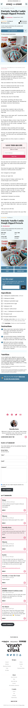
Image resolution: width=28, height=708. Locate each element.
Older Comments (8, 624)
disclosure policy (4, 68)
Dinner (21, 662)
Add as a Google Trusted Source (9, 34)
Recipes (14, 660)
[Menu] (1, 4)
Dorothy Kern (10, 17)
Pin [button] (20, 267)
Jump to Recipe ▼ (12, 30)
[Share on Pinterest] (11, 414)
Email (4, 284)
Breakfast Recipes (7, 666)
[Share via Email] (20, 414)
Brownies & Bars (21, 668)
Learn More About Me (7, 437)
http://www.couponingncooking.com (11, 568)
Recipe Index (6, 8)
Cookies (21, 664)
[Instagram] (17, 655)
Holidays (7, 664)
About (14, 675)
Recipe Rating (4, 450)
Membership (14, 697)
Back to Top (14, 701)
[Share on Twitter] (16, 414)
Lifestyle (14, 695)
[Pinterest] (14, 655)
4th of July (12, 8)
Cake (7, 668)
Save (7, 267)
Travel (14, 691)
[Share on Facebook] (7, 414)
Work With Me (14, 681)
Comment (4, 467)
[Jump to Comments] (25, 30)
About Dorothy (14, 677)
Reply (4, 510)
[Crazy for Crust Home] (14, 4)
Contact (14, 683)
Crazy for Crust (14, 648)
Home (2, 8)
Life (14, 693)
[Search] (26, 4)
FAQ (14, 679)
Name (3, 455)
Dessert (7, 662)
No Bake (7, 670)
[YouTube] (20, 655)
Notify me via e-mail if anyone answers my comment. (12, 485)
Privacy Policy (21, 705)
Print (7, 271)
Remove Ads (20, 271)
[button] (1, 21)
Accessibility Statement (14, 685)
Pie (21, 666)
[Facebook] (8, 655)
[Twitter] (11, 655)
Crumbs (14, 689)
